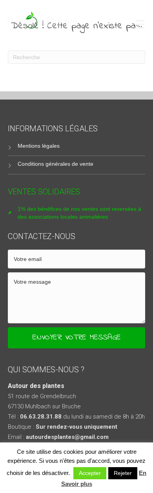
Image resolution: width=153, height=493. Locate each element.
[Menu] (140, 24)
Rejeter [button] (123, 473)
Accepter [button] (90, 473)
